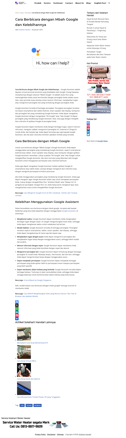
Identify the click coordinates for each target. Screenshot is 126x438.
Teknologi (27, 13)
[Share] (48, 318)
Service (47, 3)
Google (29, 405)
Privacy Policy (40, 434)
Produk (37, 3)
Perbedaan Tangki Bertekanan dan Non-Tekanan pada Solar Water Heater (99, 54)
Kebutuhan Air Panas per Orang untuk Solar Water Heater (97, 39)
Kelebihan (37, 405)
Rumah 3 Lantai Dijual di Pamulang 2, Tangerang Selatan (96, 30)
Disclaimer (51, 434)
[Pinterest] (48, 315)
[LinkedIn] (48, 312)
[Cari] (109, 3)
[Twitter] (99, 134)
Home (17, 13)
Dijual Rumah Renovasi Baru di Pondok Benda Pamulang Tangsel (98, 21)
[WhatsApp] (48, 308)
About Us (79, 3)
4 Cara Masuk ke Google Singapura (37, 280)
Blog (21, 13)
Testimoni (58, 3)
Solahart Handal (24, 30)
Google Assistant (69, 211)
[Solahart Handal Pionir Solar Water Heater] (20, 3)
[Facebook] (48, 302)
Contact (69, 3)
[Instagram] (99, 125)
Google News (102, 141)
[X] (48, 305)
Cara (22, 405)
